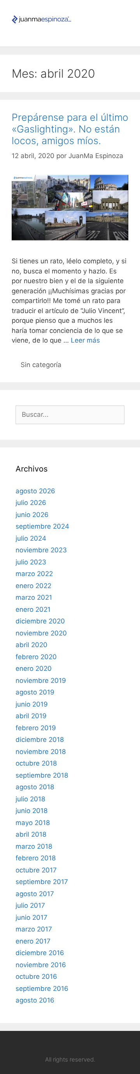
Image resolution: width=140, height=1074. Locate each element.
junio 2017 (31, 917)
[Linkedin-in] (48, 1044)
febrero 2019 (36, 728)
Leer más (85, 340)
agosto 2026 (35, 491)
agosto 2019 (35, 692)
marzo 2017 (34, 929)
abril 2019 (31, 716)
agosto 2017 (35, 894)
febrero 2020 (36, 657)
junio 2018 (31, 811)
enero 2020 (34, 668)
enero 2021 (33, 609)
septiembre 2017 (42, 882)
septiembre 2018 (42, 775)
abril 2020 (31, 645)
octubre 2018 (36, 763)
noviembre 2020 (41, 633)
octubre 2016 (36, 976)
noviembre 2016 (41, 965)
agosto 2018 (35, 787)
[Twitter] (92, 1044)
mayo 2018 (33, 823)
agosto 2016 (35, 1000)
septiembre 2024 (42, 526)
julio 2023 (31, 562)
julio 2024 (31, 538)
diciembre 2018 (40, 739)
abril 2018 (31, 834)
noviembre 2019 (41, 680)
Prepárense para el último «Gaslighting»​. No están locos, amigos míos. (70, 128)
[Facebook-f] (77, 1044)
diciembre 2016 (40, 953)
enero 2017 (33, 941)
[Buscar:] (70, 414)
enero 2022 (33, 586)
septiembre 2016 (42, 988)
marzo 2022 (34, 574)
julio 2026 (31, 503)
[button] (126, 19)
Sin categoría (41, 365)
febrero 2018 (36, 858)
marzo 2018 (34, 846)
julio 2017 (30, 905)
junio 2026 (32, 515)
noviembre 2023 (41, 550)
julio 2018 (30, 799)
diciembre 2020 (40, 621)
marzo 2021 (34, 597)
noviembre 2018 (41, 751)
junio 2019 (32, 704)
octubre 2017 (36, 870)
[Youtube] (63, 1044)
